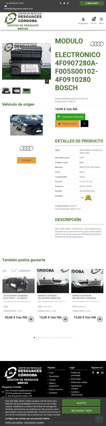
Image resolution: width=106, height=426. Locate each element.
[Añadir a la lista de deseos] (84, 123)
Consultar (26, 160)
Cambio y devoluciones (77, 393)
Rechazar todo (81, 410)
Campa (52, 380)
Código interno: (61, 101)
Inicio (51, 373)
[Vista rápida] (33, 278)
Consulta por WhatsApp (72, 117)
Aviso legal (76, 379)
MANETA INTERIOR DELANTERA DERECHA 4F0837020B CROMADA (50, 298)
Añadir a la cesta (69, 124)
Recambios (54, 376)
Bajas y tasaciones (54, 384)
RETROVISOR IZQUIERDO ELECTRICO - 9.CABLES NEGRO (15, 298)
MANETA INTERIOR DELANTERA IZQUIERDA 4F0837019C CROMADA (84, 298)
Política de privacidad (75, 374)
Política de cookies (79, 382)
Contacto (53, 393)
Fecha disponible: (62, 209)
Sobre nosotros (56, 389)
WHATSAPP (92, 3)
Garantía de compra (76, 387)
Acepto (81, 403)
